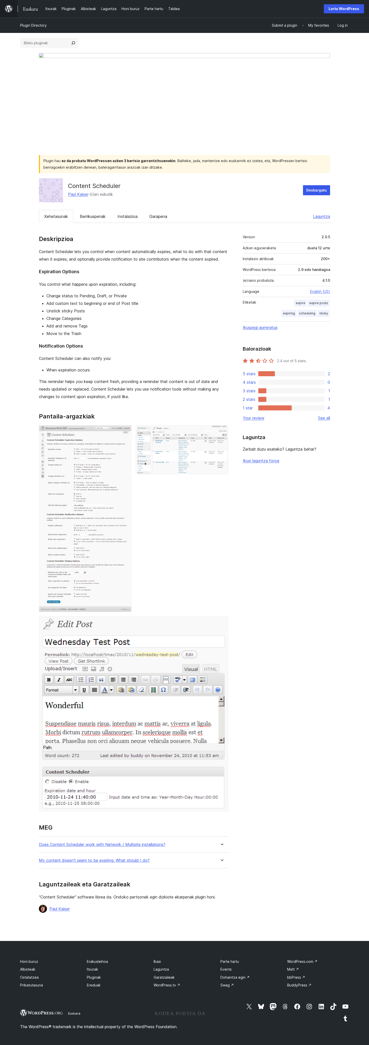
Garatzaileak (164, 977)
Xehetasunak (56, 216)
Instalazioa (127, 216)
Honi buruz (29, 961)
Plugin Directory (33, 25)
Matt (293, 969)
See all (324, 417)
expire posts (318, 303)
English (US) (320, 291)
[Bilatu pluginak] (73, 43)
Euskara (74, 1013)
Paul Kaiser (78, 194)
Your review (253, 417)
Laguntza (321, 216)
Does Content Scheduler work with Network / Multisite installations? (102, 844)
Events (226, 969)
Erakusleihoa (97, 961)
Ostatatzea (29, 977)
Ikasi (157, 961)
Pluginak (94, 977)
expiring (289, 313)
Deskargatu (316, 190)
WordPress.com (302, 961)
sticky (323, 313)
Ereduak (94, 985)
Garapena (158, 216)
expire (300, 303)
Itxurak (92, 969)
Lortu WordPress (344, 9)
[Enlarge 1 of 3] (124, 432)
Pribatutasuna (31, 985)
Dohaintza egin (235, 977)
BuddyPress (299, 985)
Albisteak (27, 969)
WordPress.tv (167, 985)
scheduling (307, 313)
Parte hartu (229, 961)
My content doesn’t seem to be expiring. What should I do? (94, 860)
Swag (227, 985)
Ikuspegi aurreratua (260, 327)
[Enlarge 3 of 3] (221, 622)
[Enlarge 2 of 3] (221, 432)
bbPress (296, 977)
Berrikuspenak (93, 216)
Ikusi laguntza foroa (261, 460)
